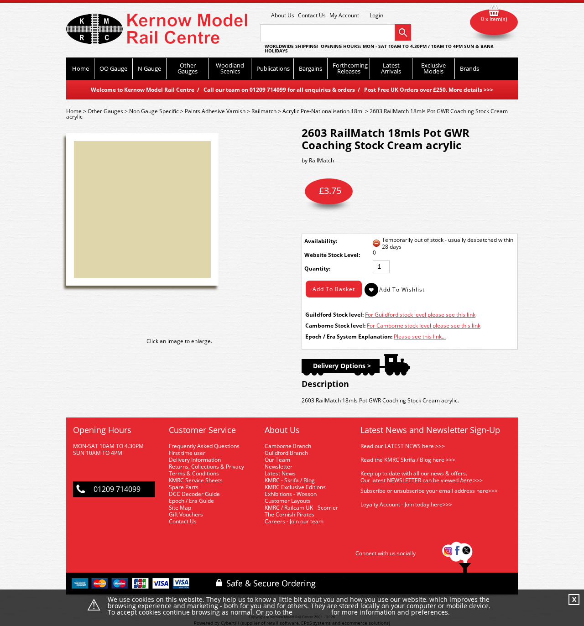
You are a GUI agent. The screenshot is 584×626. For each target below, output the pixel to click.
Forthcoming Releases (350, 68)
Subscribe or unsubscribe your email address (429, 491)
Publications (273, 68)
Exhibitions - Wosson (291, 494)
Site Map (180, 507)
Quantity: (317, 268)
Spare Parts (183, 487)
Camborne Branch (288, 446)
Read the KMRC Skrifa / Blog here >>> (407, 460)
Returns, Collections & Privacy (206, 466)
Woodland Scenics (230, 68)
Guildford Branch (286, 453)
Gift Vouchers (186, 514)
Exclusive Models (433, 68)
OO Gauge (113, 68)
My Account (344, 15)
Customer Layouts (288, 501)
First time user (187, 453)
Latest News (280, 473)
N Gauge (149, 68)
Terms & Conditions (194, 473)
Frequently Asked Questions (204, 446)
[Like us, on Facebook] (457, 553)
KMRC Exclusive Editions (295, 487)
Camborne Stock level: (335, 325)
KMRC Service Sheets (196, 480)
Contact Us (312, 15)
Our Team (277, 460)
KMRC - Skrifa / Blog (290, 480)
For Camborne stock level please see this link (423, 325)
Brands (469, 68)
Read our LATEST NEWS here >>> (402, 446)
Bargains (310, 68)
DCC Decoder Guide (195, 494)
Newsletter (278, 466)
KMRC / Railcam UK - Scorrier (301, 507)
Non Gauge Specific (154, 111)
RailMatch (321, 160)
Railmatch (263, 111)
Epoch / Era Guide (191, 501)
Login (376, 15)
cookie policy (311, 612)
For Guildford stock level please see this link (420, 314)
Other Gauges (187, 68)
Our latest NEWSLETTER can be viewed (409, 480)
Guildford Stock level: (334, 314)
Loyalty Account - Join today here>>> (406, 504)
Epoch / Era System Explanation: (348, 336)
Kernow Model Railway (156, 29)
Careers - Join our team (294, 521)
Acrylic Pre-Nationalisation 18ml (323, 111)
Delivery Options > (342, 365)
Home (80, 68)
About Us (282, 15)
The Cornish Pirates (289, 514)
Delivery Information (195, 460)
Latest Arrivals (391, 68)
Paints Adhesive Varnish (215, 111)
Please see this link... (420, 336)
